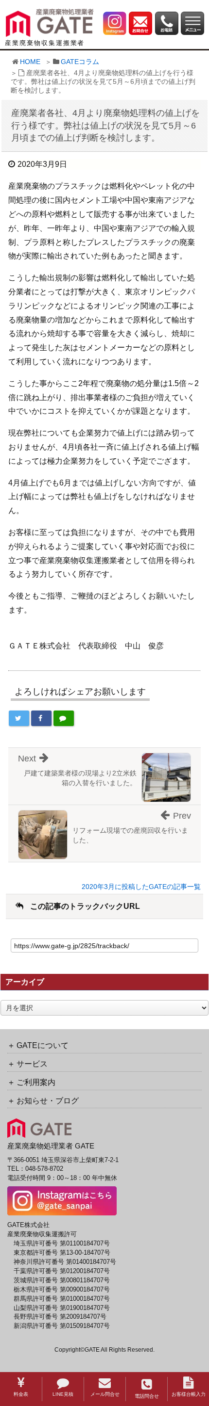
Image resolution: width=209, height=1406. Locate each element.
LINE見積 (62, 1394)
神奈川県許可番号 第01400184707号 (65, 1262)
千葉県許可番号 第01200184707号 (62, 1271)
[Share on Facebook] (41, 718)
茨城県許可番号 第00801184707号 (62, 1280)
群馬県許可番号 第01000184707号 (62, 1298)
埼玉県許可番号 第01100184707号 (62, 1243)
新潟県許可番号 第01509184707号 (62, 1326)
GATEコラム (80, 61)
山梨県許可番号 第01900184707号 (62, 1308)
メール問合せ (105, 1394)
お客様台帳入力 (189, 1394)
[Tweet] (19, 718)
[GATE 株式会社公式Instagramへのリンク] (114, 23)
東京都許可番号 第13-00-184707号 (62, 1252)
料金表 (21, 1394)
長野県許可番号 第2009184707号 (60, 1316)
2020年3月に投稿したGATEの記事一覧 (141, 886)
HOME (30, 61)
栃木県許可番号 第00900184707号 (62, 1289)
